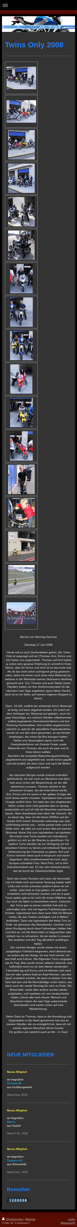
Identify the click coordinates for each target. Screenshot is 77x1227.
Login (71, 1219)
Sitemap (30, 1219)
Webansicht (67, 1222)
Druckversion (14, 1219)
